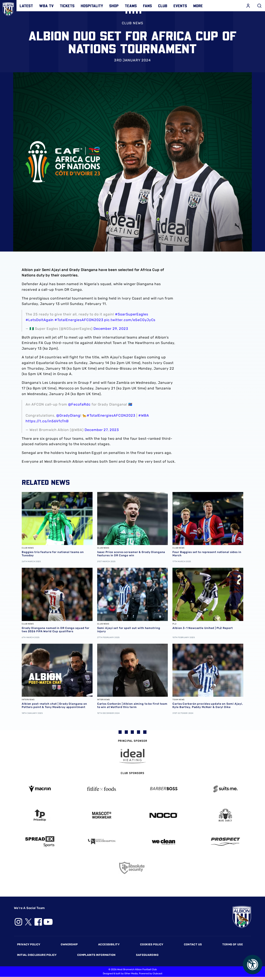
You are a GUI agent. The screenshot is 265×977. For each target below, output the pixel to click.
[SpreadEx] (40, 841)
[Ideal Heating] (132, 756)
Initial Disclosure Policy (37, 955)
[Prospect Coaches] (225, 842)
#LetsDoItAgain (40, 320)
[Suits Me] (225, 789)
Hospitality (92, 5)
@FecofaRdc (79, 404)
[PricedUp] (40, 815)
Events (180, 5)
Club (162, 5)
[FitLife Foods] (101, 789)
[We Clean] (163, 841)
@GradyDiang (68, 415)
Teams (131, 5)
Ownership (69, 944)
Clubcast (157, 973)
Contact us (193, 944)
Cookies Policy (151, 944)
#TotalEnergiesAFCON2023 (79, 320)
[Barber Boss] (163, 789)
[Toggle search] (259, 5)
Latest (26, 5)
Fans (147, 5)
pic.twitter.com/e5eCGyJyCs (129, 320)
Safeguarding (147, 955)
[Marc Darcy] (225, 815)
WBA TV (46, 5)
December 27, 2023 (102, 430)
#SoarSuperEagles (131, 314)
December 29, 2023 (111, 329)
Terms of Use (232, 944)
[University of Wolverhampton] (101, 841)
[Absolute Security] (132, 868)
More (198, 5)
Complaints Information (96, 955)
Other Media (131, 973)
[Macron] (40, 789)
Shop (114, 5)
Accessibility (109, 944)
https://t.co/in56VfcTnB (47, 421)
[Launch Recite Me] (252, 964)
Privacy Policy (28, 944)
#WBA (143, 415)
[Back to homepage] (8, 8)
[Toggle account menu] (248, 5)
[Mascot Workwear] (101, 815)
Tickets (67, 5)
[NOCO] (163, 815)
